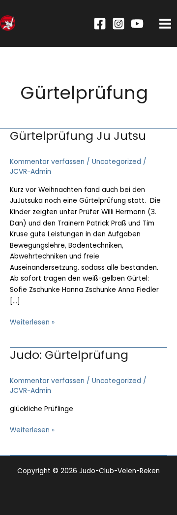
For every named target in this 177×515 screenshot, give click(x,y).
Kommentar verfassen (47, 161)
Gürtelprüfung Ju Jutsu (78, 136)
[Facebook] (99, 23)
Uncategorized (116, 161)
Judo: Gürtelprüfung (69, 355)
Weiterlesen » (32, 322)
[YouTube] (137, 23)
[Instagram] (118, 23)
